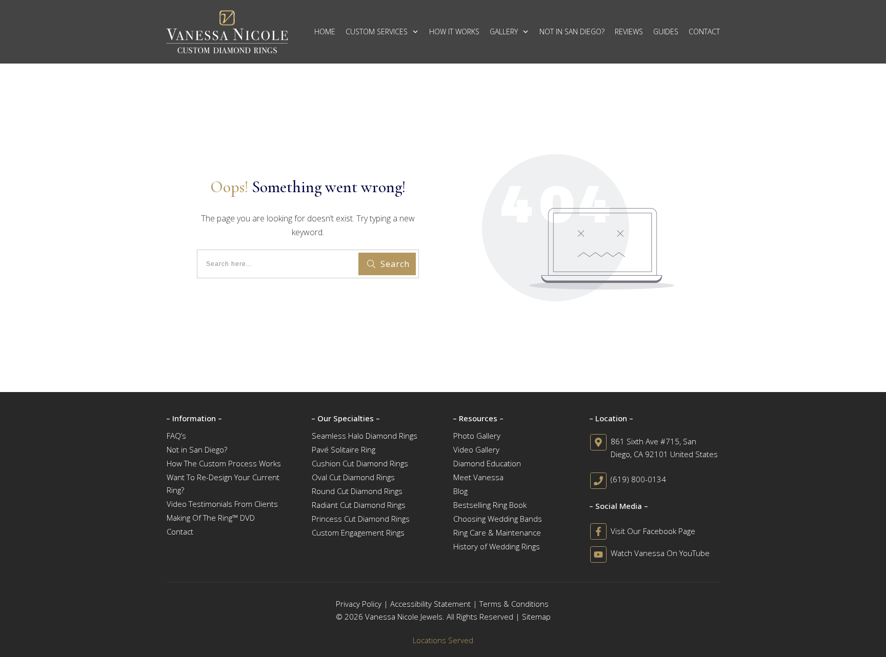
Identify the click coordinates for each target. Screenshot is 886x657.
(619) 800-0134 (638, 479)
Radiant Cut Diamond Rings (359, 505)
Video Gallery (476, 449)
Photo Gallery (476, 435)
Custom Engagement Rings (358, 532)
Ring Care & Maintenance (497, 532)
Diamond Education (487, 463)
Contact (180, 531)
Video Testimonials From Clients (222, 504)
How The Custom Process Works (224, 463)
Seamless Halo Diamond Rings (364, 435)
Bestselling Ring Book (490, 505)
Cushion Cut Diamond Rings (360, 463)
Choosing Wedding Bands (497, 519)
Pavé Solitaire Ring (343, 449)
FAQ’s (176, 435)
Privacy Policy (358, 604)
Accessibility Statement (430, 604)
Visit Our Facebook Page (653, 531)
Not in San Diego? (197, 449)
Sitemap (536, 616)
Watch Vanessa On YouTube (660, 553)
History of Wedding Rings (496, 546)
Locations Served (443, 640)
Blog (460, 491)
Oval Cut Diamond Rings (353, 477)
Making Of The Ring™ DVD (211, 517)
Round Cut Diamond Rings (357, 491)
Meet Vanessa (478, 477)
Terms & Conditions (514, 604)
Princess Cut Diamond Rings (361, 519)
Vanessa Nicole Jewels (403, 616)
